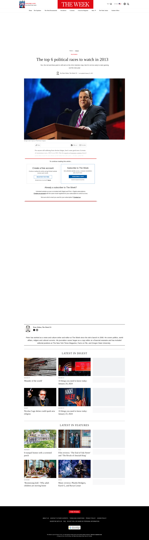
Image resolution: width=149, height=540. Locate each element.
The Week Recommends (51, 10)
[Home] (30, 10)
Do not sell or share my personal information (83, 521)
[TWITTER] (34, 330)
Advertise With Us (56, 521)
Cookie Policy (101, 518)
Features (74, 54)
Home (71, 50)
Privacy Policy (91, 518)
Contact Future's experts (59, 518)
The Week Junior (103, 10)
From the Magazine (83, 10)
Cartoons (72, 10)
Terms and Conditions (76, 518)
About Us (46, 518)
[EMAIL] (37, 330)
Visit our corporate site (96, 534)
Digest (77, 50)
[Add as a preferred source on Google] (74, 527)
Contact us (77, 197)
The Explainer (37, 10)
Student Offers (115, 10)
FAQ (64, 521)
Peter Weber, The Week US (69, 73)
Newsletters (63, 10)
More (93, 10)
